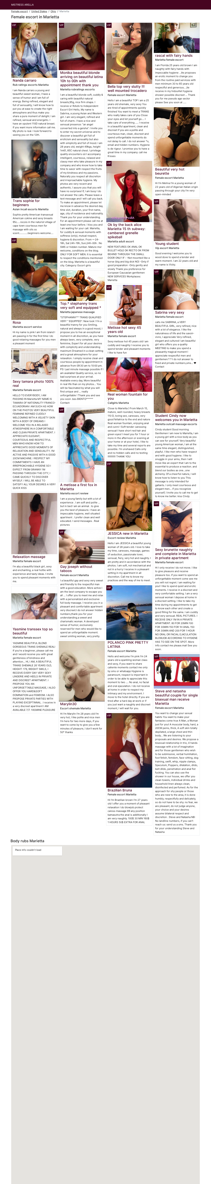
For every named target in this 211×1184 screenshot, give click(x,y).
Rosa (17, 322)
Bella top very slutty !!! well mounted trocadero (127, 88)
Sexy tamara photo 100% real (33, 383)
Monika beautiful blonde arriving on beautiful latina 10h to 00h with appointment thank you (81, 79)
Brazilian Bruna (120, 790)
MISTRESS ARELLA (22, 4)
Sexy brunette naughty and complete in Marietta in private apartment (175, 554)
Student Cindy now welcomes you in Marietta (176, 418)
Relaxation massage (29, 557)
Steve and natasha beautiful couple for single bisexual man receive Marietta (176, 697)
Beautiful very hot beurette (169, 171)
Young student (167, 244)
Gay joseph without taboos (76, 569)
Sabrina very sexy (169, 312)
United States (39, 11)
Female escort (19, 11)
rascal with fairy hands (174, 55)
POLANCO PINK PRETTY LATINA (128, 644)
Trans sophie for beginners (26, 203)
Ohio (53, 11)
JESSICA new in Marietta (128, 533)
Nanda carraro (24, 80)
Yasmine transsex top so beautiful (33, 631)
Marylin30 (68, 704)
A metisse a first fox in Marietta (78, 487)
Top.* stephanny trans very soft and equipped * (80, 305)
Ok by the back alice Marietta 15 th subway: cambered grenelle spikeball (126, 231)
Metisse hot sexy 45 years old (124, 329)
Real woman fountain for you (128, 396)
